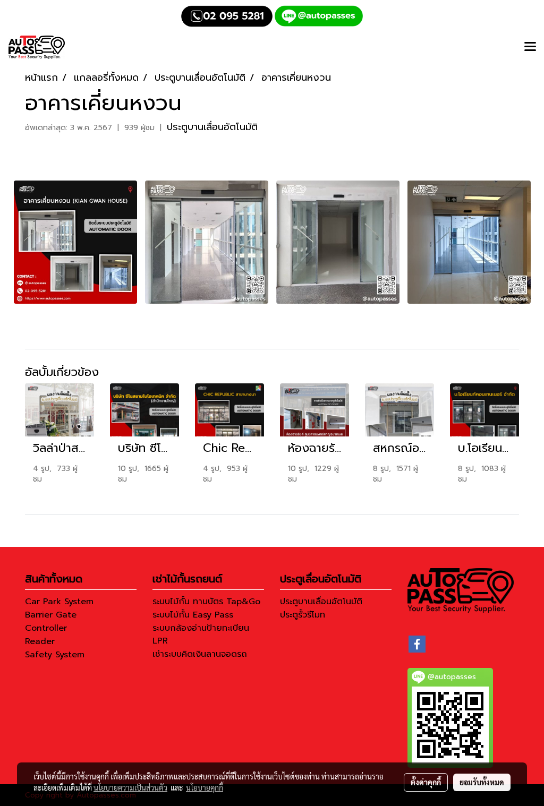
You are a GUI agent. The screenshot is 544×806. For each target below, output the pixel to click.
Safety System (54, 654)
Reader (40, 641)
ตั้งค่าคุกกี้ (426, 782)
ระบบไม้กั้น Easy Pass (192, 614)
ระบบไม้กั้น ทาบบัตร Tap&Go (206, 601)
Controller (46, 628)
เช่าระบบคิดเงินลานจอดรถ (199, 654)
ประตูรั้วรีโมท (302, 614)
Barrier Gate (50, 614)
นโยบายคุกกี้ (204, 787)
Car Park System (59, 601)
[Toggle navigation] (530, 47)
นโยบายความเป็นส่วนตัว (130, 787)
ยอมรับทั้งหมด (482, 782)
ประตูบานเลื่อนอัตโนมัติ (212, 126)
